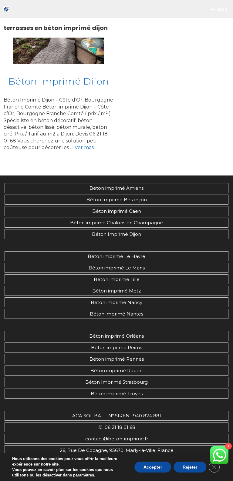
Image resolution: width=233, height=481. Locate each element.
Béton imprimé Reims (116, 347)
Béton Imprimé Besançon (116, 199)
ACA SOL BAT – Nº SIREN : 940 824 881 (116, 416)
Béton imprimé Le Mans (117, 268)
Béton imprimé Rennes (116, 359)
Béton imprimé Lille (117, 279)
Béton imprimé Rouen (116, 370)
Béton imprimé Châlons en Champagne (116, 222)
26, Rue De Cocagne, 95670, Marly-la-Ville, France (117, 450)
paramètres (83, 475)
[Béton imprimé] (6, 9)
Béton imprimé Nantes (116, 314)
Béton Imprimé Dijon (58, 81)
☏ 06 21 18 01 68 (116, 427)
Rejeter (190, 467)
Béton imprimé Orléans (116, 336)
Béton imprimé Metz (116, 291)
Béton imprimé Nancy (116, 302)
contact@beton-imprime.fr (116, 439)
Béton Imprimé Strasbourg (116, 382)
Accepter (153, 467)
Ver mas (84, 147)
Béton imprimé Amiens (116, 188)
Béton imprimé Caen (116, 211)
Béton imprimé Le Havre (116, 256)
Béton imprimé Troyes (117, 393)
